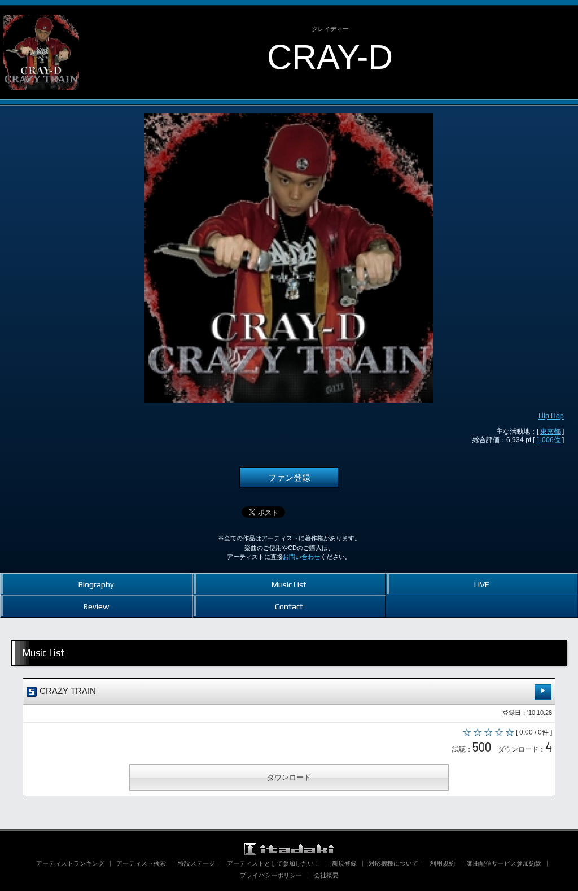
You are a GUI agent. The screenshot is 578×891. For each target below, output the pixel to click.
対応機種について (393, 863)
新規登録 (344, 863)
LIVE (481, 584)
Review (96, 606)
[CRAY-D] (41, 15)
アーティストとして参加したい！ (273, 863)
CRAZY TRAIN (66, 691)
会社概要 (326, 875)
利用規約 (442, 863)
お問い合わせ (301, 556)
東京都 (550, 431)
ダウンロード (289, 777)
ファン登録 (289, 477)
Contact (289, 606)
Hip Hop (551, 416)
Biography (96, 584)
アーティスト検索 (141, 863)
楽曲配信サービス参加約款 (504, 863)
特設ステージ (196, 863)
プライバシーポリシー (271, 875)
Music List (289, 584)
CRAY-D (330, 56)
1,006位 (548, 440)
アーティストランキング (70, 863)
